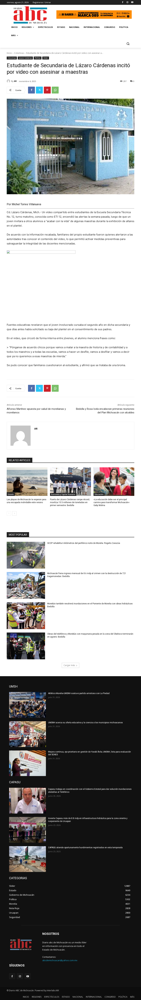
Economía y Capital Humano (63, 494)
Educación (99, 494)
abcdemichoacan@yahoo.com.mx (59, 960)
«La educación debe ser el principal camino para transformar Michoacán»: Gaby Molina (112, 502)
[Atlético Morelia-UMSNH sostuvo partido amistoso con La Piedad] (27, 705)
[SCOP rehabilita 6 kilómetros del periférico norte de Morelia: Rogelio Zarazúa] (26, 555)
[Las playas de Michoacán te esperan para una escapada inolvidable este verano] (27, 481)
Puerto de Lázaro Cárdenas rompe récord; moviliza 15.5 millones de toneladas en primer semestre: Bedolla (70, 502)
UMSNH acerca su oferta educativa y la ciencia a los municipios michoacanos (85, 722)
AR (15, 81)
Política (37, 58)
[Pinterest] (47, 90)
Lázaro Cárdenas (25, 58)
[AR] (9, 81)
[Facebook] (123, 2)
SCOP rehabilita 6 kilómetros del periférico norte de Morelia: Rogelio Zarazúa (83, 543)
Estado (11, 494)
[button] (128, 44)
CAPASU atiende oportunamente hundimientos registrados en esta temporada (85, 847)
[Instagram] (127, 2)
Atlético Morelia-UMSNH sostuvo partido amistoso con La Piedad (79, 693)
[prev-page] (9, 513)
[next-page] (14, 513)
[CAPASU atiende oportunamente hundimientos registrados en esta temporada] (27, 859)
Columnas (19, 53)
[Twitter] (39, 90)
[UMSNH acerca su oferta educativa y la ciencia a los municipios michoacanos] (27, 734)
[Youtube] (132, 2)
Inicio (9, 53)
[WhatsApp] (55, 90)
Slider (45, 58)
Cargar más (69, 665)
